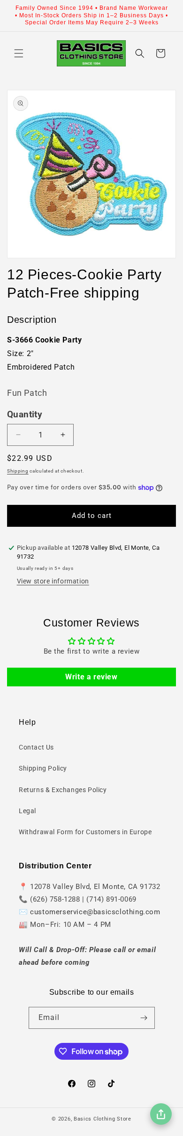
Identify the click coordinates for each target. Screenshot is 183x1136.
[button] (18, 53)
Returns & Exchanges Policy (63, 790)
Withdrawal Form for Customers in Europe (85, 832)
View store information (53, 581)
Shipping (18, 470)
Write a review (91, 676)
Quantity (24, 414)
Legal (27, 811)
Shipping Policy (43, 768)
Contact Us (36, 747)
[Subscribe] (144, 1018)
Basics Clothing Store (102, 1119)
